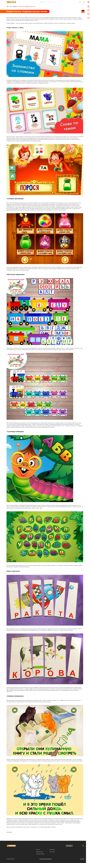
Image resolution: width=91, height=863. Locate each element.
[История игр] (83, 2)
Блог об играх (52, 851)
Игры (8, 6)
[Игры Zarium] (11, 1)
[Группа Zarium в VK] (83, 846)
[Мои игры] (80, 2)
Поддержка (82, 858)
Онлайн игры (52, 849)
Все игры (38, 849)
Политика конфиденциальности (45, 858)
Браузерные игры (39, 851)
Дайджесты (15, 6)
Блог (11, 6)
